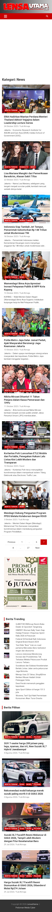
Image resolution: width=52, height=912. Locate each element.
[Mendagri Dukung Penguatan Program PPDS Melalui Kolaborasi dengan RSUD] (26, 495)
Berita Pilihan (12, 707)
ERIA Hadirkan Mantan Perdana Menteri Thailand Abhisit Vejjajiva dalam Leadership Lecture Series (26, 119)
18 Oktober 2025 (11, 236)
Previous (11, 542)
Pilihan (37, 737)
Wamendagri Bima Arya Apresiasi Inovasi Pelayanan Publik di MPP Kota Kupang (24, 286)
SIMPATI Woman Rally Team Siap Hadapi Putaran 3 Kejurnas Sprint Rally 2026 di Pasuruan (30, 633)
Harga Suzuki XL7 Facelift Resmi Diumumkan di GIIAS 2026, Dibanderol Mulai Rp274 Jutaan (25, 885)
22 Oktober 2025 (11, 180)
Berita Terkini (11, 110)
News (22, 110)
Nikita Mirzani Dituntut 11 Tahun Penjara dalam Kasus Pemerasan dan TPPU (24, 399)
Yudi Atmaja (25, 126)
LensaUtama (32, 904)
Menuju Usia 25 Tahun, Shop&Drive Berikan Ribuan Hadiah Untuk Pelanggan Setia (31, 677)
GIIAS (22, 737)
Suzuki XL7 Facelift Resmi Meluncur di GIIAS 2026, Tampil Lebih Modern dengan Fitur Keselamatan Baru (25, 838)
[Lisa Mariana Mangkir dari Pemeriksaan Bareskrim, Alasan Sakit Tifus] (26, 155)
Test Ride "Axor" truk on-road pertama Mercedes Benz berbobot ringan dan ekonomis (31, 648)
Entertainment (26, 390)
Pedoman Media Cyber (25, 907)
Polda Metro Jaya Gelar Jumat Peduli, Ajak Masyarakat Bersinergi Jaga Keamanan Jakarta (25, 343)
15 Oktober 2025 (11, 293)
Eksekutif (24, 167)
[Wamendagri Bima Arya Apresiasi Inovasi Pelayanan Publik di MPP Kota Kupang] (26, 265)
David (22, 466)
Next (37, 548)
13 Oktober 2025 (11, 350)
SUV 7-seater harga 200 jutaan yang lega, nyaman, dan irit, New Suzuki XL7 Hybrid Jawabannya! (25, 746)
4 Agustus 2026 (10, 753)
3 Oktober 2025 (10, 519)
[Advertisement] (26, 46)
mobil (29, 737)
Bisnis (22, 220)
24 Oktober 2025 (11, 126)
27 (28, 548)
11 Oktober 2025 (11, 406)
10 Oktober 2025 (11, 466)
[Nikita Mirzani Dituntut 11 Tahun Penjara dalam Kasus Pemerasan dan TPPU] (26, 379)
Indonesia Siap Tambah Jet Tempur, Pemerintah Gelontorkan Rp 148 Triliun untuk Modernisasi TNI (25, 229)
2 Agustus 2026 (10, 797)
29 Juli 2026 (9, 844)
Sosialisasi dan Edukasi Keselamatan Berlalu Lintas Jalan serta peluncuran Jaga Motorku (32, 668)
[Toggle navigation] (5, 16)
